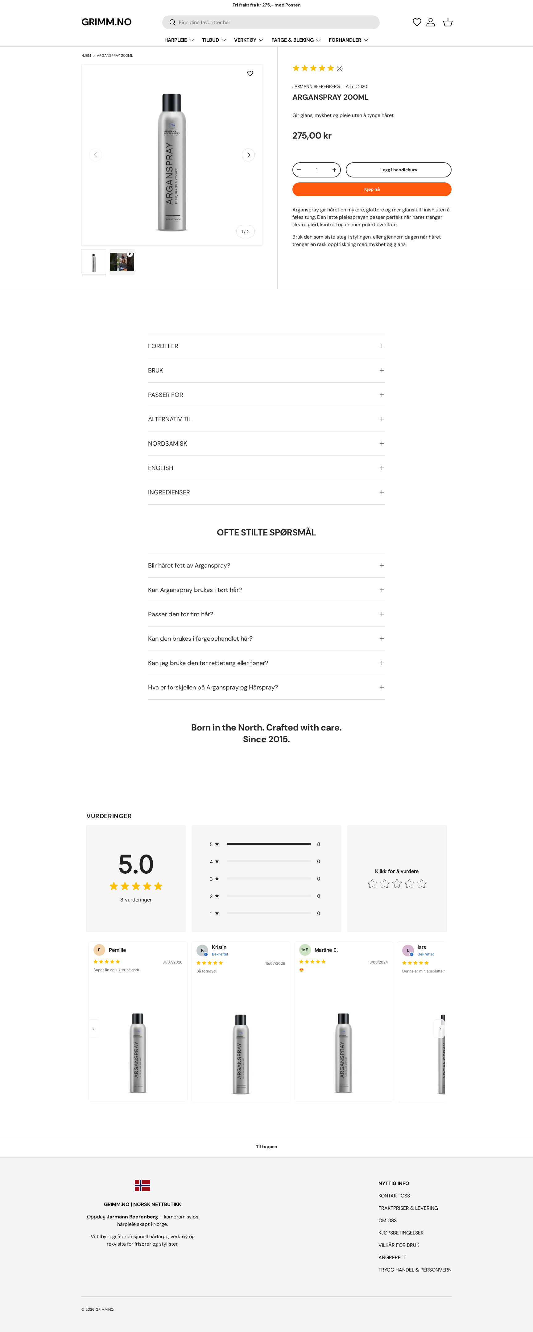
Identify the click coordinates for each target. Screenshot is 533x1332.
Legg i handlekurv (398, 170)
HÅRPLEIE (175, 40)
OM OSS (387, 1220)
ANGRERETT (392, 1257)
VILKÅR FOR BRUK (398, 1245)
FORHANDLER (345, 40)
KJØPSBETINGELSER (401, 1233)
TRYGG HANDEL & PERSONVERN (415, 1270)
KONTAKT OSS (394, 1196)
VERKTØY (245, 40)
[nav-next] (439, 1028)
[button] (417, 22)
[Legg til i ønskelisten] (251, 73)
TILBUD (210, 40)
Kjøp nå (372, 189)
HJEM (86, 55)
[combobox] (271, 22)
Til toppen (266, 1146)
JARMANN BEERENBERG (316, 86)
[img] (313, 69)
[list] (172, 155)
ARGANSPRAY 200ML (115, 55)
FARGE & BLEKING (292, 40)
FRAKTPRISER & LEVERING (408, 1208)
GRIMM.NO (105, 1309)
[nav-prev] (93, 1028)
